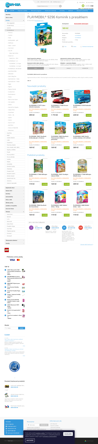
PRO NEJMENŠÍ (11, 23)
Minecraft (9, 221)
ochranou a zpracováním (50, 436)
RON (92, 8)
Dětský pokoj (9, 202)
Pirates (10, 97)
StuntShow (11, 112)
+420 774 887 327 (11, 430)
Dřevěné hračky (11, 166)
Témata (8, 211)
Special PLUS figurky (13, 107)
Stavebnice (9, 142)
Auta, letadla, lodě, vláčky (13, 147)
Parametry (52, 68)
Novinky (8, 14)
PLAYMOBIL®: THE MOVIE (14, 68)
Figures (10, 86)
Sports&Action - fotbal (13, 81)
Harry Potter (10, 224)
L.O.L (8, 219)
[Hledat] (60, 6)
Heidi (9, 37)
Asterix (10, 120)
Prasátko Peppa (11, 226)
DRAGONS (10, 73)
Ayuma (10, 117)
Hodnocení (85, 68)
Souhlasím (68, 434)
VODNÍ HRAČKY (11, 138)
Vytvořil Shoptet (89, 441)
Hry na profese (10, 154)
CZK (82, 8)
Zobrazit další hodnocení (86, 244)
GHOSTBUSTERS (12, 71)
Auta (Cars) (10, 214)
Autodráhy (9, 164)
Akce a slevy (9, 17)
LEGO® (12, 10)
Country (10, 35)
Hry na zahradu (10, 157)
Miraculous (11, 130)
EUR (85, 8)
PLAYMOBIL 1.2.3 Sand (15, 66)
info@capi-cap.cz (11, 426)
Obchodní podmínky (82, 10)
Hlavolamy (9, 169)
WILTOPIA (10, 125)
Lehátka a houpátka (11, 205)
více (24, 345)
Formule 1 (9, 233)
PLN (90, 8)
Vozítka (9, 159)
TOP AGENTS (11, 102)
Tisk (65, 46)
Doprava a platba (22, 10)
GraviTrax (9, 133)
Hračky (8, 20)
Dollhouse (10, 43)
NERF (8, 135)
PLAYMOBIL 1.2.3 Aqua (15, 63)
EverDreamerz (11, 94)
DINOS (10, 104)
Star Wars (9, 228)
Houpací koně (10, 171)
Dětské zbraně (10, 176)
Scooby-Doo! (11, 92)
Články (7, 335)
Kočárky (8, 193)
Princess (10, 32)
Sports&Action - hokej (13, 79)
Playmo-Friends (12, 89)
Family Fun (10, 56)
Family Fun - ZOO (13, 58)
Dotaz (74, 46)
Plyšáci (8, 161)
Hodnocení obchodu (50, 10)
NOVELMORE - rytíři (13, 40)
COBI (8, 140)
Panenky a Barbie (11, 145)
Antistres (9, 181)
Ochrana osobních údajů (56, 429)
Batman (9, 216)
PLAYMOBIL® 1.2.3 (13, 61)
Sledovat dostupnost (87, 46)
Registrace (90, 2)
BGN (79, 8)
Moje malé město (13, 53)
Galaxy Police (11, 110)
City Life (10, 50)
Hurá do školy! (10, 208)
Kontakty (62, 10)
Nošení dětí (9, 190)
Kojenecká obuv (10, 187)
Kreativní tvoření (11, 173)
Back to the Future (13, 99)
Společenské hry (11, 178)
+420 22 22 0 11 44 (11, 428)
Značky (8, 243)
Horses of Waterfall (13, 128)
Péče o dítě (9, 199)
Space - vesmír (12, 45)
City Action (11, 48)
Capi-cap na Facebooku (13, 433)
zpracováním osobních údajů (33, 429)
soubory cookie (40, 433)
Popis (35, 68)
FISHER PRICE (10, 25)
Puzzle (8, 152)
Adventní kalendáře (12, 183)
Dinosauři (9, 236)
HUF (87, 8)
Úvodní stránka (6, 10)
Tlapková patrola (11, 231)
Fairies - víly (11, 115)
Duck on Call (11, 122)
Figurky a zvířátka (11, 149)
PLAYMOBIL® (10, 30)
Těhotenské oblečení (11, 240)
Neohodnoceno (39, 20)
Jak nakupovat (54, 423)
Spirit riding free (12, 76)
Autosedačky (9, 196)
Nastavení (29, 440)
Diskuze (69, 68)
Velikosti (70, 10)
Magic (9, 84)
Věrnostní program (36, 10)
